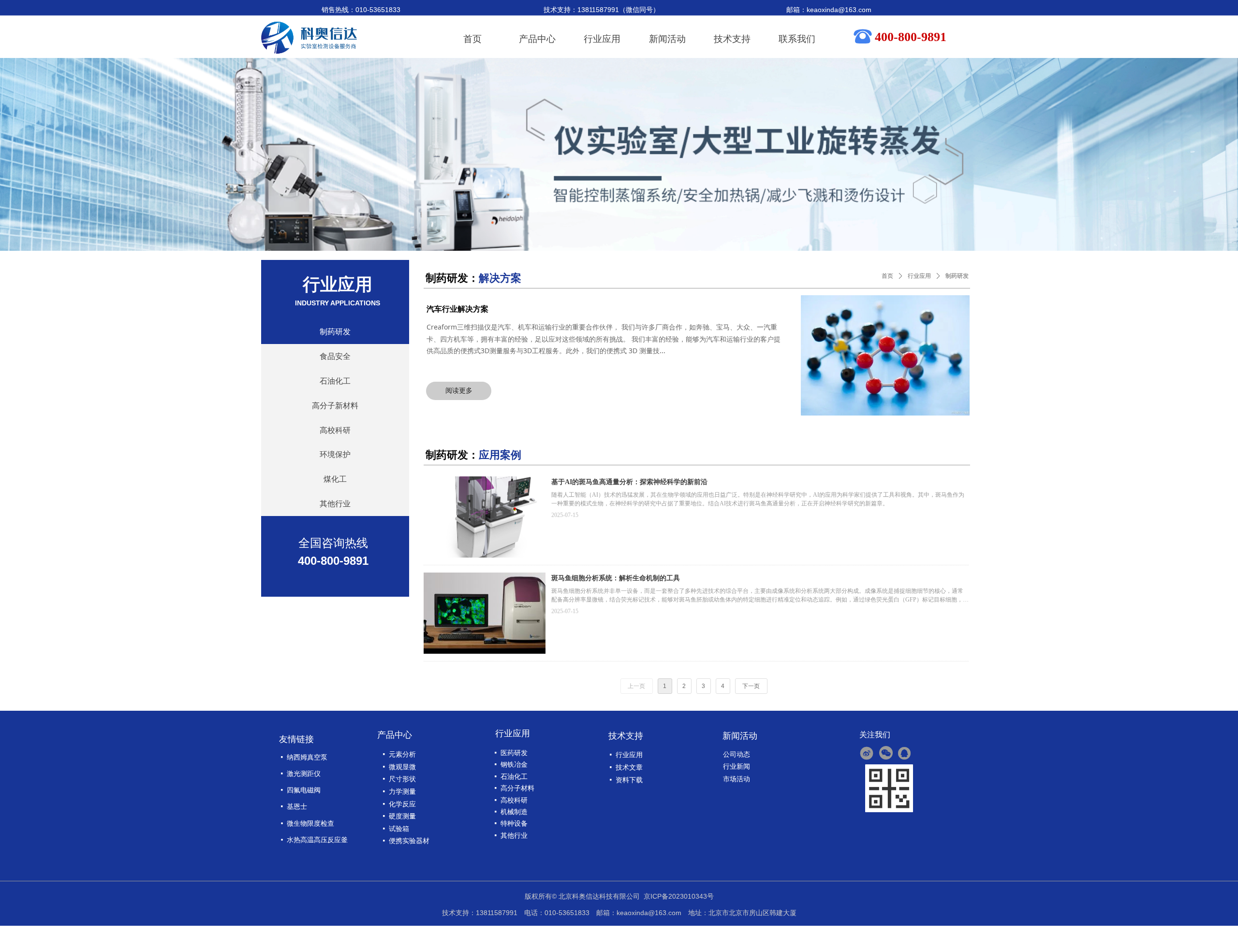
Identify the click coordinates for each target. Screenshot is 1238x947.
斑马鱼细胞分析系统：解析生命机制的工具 (615, 578)
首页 (887, 276)
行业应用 (919, 276)
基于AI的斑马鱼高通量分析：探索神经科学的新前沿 (629, 482)
